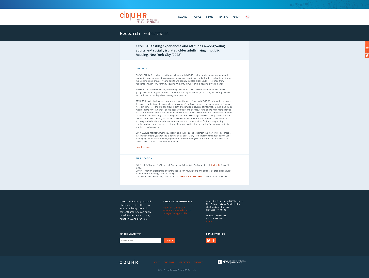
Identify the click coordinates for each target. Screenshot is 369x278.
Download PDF (143, 147)
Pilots (209, 16)
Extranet (198, 262)
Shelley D (215, 165)
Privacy (156, 262)
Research (183, 16)
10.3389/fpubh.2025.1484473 (191, 176)
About (236, 16)
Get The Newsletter (130, 234)
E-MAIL (209, 221)
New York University (174, 207)
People (197, 16)
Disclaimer (169, 262)
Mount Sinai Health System (177, 210)
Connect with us (215, 234)
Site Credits (184, 262)
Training (223, 16)
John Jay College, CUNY (175, 213)
